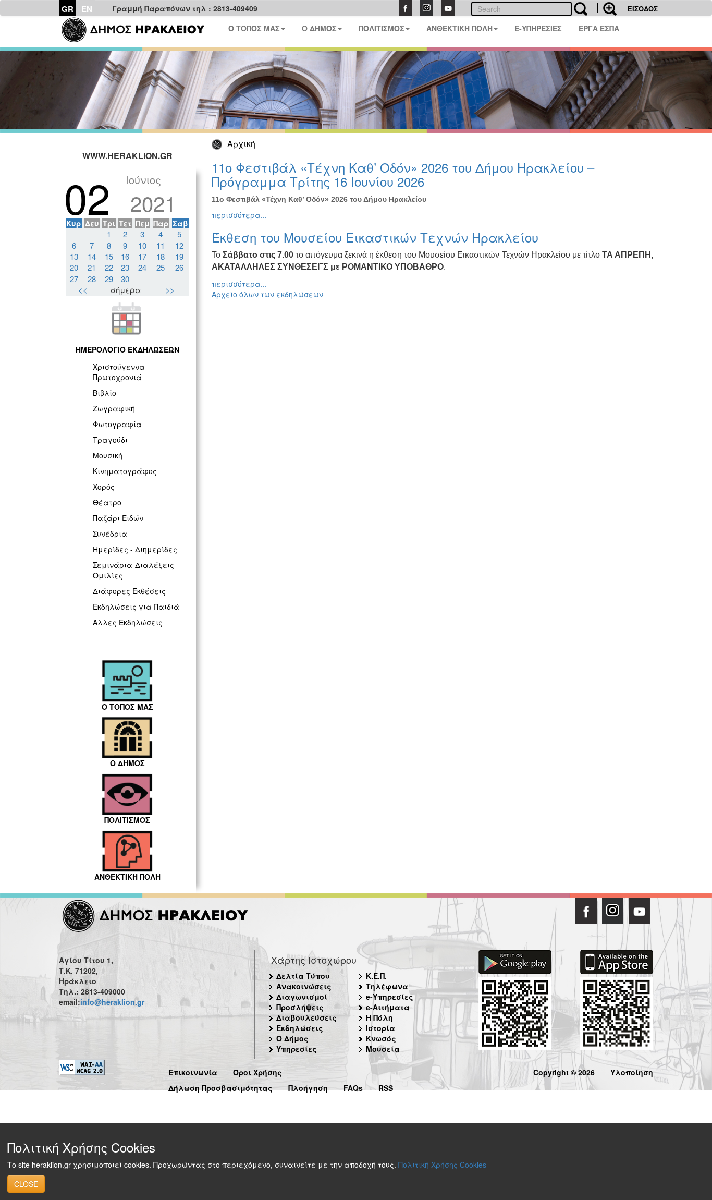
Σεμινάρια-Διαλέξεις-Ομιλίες (135, 570)
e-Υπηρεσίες (389, 996)
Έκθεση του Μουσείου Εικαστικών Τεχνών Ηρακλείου (375, 237)
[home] (139, 31)
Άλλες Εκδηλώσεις (128, 622)
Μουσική (107, 455)
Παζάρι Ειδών (118, 518)
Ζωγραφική (114, 408)
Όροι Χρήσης (257, 1071)
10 (142, 245)
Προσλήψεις (300, 1007)
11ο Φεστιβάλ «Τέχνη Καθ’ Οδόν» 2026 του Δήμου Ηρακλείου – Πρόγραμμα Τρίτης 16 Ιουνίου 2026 (403, 174)
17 (142, 256)
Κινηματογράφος (125, 471)
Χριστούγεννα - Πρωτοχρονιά (121, 371)
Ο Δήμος (292, 1038)
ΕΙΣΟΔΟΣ (643, 9)
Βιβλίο (104, 392)
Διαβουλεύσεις (306, 1017)
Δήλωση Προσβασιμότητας (220, 1086)
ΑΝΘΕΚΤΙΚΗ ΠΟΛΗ (459, 28)
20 (74, 267)
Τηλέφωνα (387, 986)
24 (142, 267)
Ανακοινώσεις (304, 986)
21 (92, 267)
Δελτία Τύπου (303, 976)
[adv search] (607, 8)
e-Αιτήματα (388, 1007)
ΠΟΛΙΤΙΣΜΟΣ (381, 28)
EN (86, 9)
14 (92, 256)
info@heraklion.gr (112, 1002)
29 (109, 278)
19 (179, 256)
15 (109, 256)
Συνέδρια (110, 533)
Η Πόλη (379, 1017)
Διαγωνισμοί (301, 996)
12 (179, 245)
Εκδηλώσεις (299, 1028)
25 (160, 267)
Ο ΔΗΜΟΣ (319, 28)
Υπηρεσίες (296, 1049)
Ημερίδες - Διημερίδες (135, 549)
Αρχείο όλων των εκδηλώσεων (267, 294)
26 (179, 267)
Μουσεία (383, 1049)
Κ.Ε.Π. (376, 976)
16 (125, 256)
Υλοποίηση (631, 1071)
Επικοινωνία (192, 1071)
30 (125, 278)
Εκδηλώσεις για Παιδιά (136, 606)
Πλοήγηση (308, 1086)
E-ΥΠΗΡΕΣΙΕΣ (538, 28)
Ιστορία (380, 1028)
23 (125, 267)
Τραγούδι (110, 439)
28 (92, 278)
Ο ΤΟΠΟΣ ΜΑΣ (254, 28)
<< (83, 289)
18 (160, 256)
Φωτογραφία (117, 424)
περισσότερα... (239, 215)
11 (160, 245)
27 (74, 278)
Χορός (104, 486)
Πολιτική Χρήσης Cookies (442, 1164)
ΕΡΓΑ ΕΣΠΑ (599, 28)
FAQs (353, 1086)
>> (170, 289)
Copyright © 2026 (564, 1071)
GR (67, 9)
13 (74, 256)
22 (109, 267)
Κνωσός (381, 1038)
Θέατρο (107, 502)
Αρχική (241, 144)
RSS (385, 1086)
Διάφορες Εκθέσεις (129, 591)
